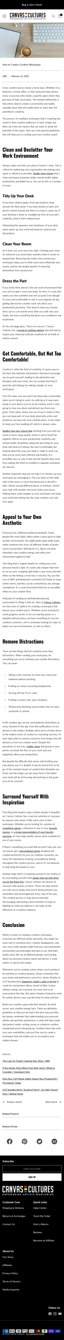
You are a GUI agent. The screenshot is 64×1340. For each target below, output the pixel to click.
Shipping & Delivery (13, 1207)
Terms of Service (11, 1281)
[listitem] (9, 1141)
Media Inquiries (10, 1289)
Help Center (39, 1207)
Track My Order (41, 1215)
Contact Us (8, 1224)
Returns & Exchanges (13, 1215)
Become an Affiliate (43, 1240)
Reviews (37, 1232)
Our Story (7, 1256)
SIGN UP (32, 1177)
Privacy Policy (10, 1273)
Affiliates (7, 1265)
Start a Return (40, 1224)
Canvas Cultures (17, 1334)
